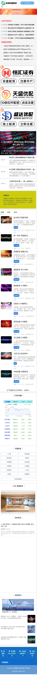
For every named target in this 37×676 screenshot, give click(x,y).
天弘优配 (16, 347)
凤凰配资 (16, 261)
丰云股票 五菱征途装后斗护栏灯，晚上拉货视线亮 (16, 549)
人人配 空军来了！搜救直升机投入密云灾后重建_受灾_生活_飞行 (18, 152)
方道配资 (27, 466)
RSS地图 (21, 668)
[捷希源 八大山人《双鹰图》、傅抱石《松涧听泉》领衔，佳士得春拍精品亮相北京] (31, 619)
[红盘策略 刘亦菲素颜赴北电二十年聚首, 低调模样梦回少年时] (31, 639)
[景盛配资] (9, 3)
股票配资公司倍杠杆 (12, 653)
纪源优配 (9, 462)
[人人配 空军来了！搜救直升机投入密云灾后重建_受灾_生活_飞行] (18, 143)
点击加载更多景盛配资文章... (18, 390)
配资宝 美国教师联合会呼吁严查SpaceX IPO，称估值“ (20, 49)
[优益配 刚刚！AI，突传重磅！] (18, 604)
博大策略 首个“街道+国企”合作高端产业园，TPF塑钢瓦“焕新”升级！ (13, 627)
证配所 (16, 313)
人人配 (27, 470)
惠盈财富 (16, 279)
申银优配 (16, 381)
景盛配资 (3, 653)
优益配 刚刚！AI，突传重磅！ (10, 612)
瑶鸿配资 (27, 474)
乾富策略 (27, 454)
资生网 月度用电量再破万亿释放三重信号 (13, 538)
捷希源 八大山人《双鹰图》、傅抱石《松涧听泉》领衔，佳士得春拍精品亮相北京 (14, 617)
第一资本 (16, 245)
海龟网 (27, 458)
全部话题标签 (18, 479)
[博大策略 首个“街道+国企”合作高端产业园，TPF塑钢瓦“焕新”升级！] (31, 629)
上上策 (9, 454)
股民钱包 (9, 458)
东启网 (9, 474)
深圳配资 (9, 470)
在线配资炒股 (32, 653)
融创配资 (16, 295)
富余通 (16, 227)
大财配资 (9, 466)
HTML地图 (27, 668)
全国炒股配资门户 (23, 653)
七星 (15, 363)
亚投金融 (16, 331)
